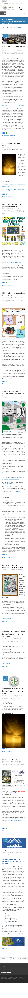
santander (22, 53)
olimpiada (12, 211)
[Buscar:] (13, 966)
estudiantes (4, 53)
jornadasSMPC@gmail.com (8, 483)
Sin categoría (9, 52)
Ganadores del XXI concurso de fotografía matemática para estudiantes (13, 634)
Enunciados (4, 105)
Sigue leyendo (6, 663)
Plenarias (17, 477)
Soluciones (21, 105)
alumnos (15, 52)
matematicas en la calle (11, 764)
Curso (23, 395)
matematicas (9, 53)
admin (19, 27)
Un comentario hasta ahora (9, 383)
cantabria (19, 52)
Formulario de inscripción (15, 262)
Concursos (4, 52)
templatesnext (4, 979)
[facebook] (3, 1)
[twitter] (5, 1)
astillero (21, 762)
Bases (10, 273)
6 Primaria (16, 299)
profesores (13, 698)
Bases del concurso (6, 618)
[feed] (6, 1)
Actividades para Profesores (7, 149)
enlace (10, 925)
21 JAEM (5, 850)
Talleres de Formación (14, 479)
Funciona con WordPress (6, 978)
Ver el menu (17, 491)
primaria (13, 53)
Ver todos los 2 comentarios (9, 135)
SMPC (3, 55)
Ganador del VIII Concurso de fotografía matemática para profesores (13, 691)
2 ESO (15, 210)
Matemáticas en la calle (11, 759)
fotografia (8, 641)
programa (4, 477)
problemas (18, 53)
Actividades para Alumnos (17, 50)
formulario (4, 472)
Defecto (8, 639)
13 (20, 958)
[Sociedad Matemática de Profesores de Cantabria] (11, 8)
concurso (23, 52)
